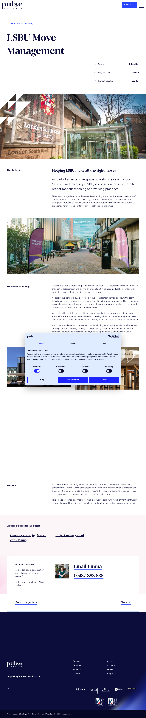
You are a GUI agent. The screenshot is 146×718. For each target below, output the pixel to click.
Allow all (103, 380)
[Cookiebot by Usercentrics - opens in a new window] (109, 336)
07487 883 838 (88, 576)
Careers (76, 673)
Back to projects (24, 602)
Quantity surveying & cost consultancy (28, 537)
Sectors (76, 661)
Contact (127, 5)
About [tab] (105, 344)
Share (124, 602)
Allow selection (73, 380)
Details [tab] (73, 344)
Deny (42, 380)
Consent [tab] (41, 344)
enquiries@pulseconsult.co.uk (24, 676)
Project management (69, 535)
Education (134, 64)
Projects (77, 669)
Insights (110, 673)
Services (77, 665)
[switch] (61, 371)
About (110, 661)
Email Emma (88, 566)
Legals (110, 669)
